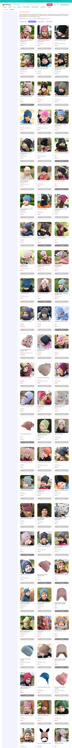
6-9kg (55, 43)
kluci (49, 18)
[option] (23, 22)
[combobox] (37, 4)
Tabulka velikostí (48, 1)
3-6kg (21, 662)
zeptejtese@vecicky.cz (40, 1)
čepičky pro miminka (28, 18)
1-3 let (21, 43)
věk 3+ (23, 43)
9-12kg (57, 43)
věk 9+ (25, 43)
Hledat (49, 4)
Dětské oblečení (6, 9)
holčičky (45, 18)
